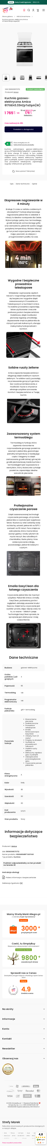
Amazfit (34, 1138)
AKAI (33, 1136)
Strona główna (7, 16)
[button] (38, 10)
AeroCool (7, 1136)
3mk (5, 1133)
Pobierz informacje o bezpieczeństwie (21, 877)
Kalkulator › (28, 115)
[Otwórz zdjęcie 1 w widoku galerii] (5, 77)
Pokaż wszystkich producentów (12, 1143)
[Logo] (5, 10)
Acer (28, 1133)
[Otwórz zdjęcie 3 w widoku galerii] (22, 77)
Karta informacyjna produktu (24, 145)
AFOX (13, 1136)
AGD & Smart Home (23, 16)
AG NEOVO (21, 1136)
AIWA (28, 1136)
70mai (12, 1133)
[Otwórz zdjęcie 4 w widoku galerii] (30, 77)
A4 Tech (20, 1133)
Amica (16, 92)
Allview (24, 1138)
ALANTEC (6, 1138)
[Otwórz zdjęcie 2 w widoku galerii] (14, 77)
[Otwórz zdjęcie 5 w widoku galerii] (38, 77)
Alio (16, 1138)
